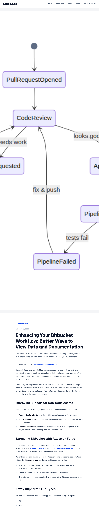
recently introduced (37, 448)
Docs (70, 4)
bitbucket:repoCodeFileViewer (61, 448)
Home (50, 4)
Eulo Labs (10, 4)
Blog (78, 4)
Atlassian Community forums (46, 364)
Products (60, 4)
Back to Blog (23, 324)
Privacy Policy (90, 4)
